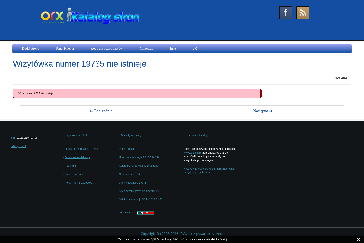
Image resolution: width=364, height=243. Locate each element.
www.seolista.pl (192, 152)
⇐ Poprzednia (101, 111)
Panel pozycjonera (75, 174)
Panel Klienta (65, 48)
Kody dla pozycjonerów (107, 48)
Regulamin (71, 165)
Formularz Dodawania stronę (81, 148)
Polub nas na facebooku (78, 182)
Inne (173, 48)
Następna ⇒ (262, 111)
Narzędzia (146, 48)
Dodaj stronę (30, 48)
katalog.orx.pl (18, 146)
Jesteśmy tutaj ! (127, 212)
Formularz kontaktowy (77, 157)
